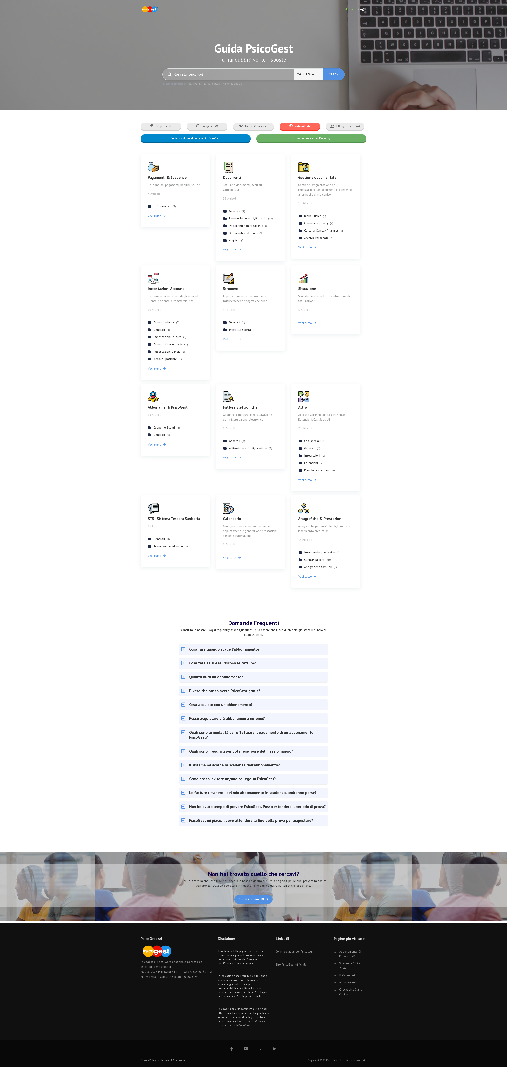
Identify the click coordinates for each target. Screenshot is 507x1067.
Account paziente (168, 359)
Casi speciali (314, 441)
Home (349, 9)
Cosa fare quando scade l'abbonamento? (224, 649)
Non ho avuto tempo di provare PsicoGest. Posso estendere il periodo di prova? (257, 806)
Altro (302, 407)
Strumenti (231, 288)
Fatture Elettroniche (240, 407)
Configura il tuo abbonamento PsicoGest (195, 138)
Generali (237, 211)
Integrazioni (314, 455)
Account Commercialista (172, 344)
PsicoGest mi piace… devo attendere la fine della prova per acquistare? (251, 820)
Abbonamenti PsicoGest (168, 407)
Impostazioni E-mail (169, 351)
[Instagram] (260, 1049)
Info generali (165, 206)
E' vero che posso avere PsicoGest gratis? (224, 690)
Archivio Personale (319, 238)
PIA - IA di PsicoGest (319, 470)
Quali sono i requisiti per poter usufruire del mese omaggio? (241, 751)
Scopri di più (163, 126)
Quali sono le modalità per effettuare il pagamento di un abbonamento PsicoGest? (251, 735)
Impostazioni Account (166, 288)
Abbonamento (348, 982)
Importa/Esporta (242, 330)
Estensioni (313, 463)
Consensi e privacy (318, 223)
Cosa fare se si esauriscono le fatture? (222, 663)
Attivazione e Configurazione (250, 448)
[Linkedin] (274, 1049)
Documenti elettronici (246, 233)
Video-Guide (302, 126)
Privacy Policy (148, 1060)
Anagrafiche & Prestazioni (320, 518)
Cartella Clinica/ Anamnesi (324, 230)
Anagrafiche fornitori (320, 567)
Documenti (232, 177)
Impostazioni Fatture (170, 337)
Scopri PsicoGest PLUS (253, 899)
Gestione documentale (317, 177)
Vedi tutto (155, 216)
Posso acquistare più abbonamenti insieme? (227, 718)
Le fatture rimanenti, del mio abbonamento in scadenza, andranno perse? (253, 792)
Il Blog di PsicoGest (348, 126)
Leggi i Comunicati (256, 126)
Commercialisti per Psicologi (294, 951)
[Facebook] (231, 1049)
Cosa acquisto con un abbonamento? (221, 704)
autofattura (214, 83)
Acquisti (236, 240)
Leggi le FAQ (209, 126)
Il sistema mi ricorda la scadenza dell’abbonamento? (234, 765)
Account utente (166, 322)
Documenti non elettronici (248, 226)
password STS (197, 83)
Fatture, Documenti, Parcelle (251, 218)
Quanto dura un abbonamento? (216, 676)
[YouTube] (246, 1049)
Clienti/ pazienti (318, 560)
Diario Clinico (315, 216)
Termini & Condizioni (173, 1060)
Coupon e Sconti (167, 427)
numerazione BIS (233, 83)
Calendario (232, 518)
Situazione (307, 288)
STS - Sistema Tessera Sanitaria (174, 518)
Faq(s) (362, 9)
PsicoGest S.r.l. (167, 972)
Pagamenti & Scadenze (167, 177)
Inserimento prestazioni (322, 552)
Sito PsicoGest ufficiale (291, 964)
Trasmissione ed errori (171, 546)
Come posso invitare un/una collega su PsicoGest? (232, 778)
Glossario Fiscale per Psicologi (311, 138)
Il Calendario (347, 975)
